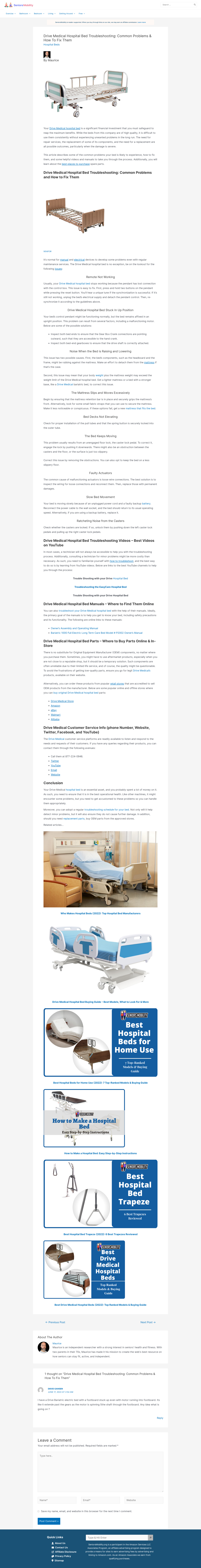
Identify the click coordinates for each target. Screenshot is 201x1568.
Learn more (142, 22)
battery (146, 503)
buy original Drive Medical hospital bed (75, 692)
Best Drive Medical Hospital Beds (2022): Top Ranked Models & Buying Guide (100, 1304)
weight (99, 375)
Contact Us (61, 1547)
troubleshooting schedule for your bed (106, 809)
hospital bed (73, 789)
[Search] (195, 4)
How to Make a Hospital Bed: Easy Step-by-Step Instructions (100, 1153)
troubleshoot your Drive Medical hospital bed (85, 610)
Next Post (148, 1322)
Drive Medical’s (141, 670)
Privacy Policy (63, 1556)
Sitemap (59, 1560)
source (47, 251)
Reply (160, 1417)
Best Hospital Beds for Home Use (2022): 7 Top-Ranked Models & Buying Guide (100, 1082)
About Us (60, 1543)
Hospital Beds (52, 44)
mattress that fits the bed (140, 408)
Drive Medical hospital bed (74, 283)
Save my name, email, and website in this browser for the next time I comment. (86, 1511)
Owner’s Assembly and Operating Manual (74, 628)
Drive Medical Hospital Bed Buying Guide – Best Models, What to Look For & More (100, 1001)
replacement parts (74, 818)
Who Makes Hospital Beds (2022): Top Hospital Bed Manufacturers (101, 913)
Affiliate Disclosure (65, 1551)
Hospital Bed (120, 578)
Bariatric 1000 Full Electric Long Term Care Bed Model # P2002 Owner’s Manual (96, 632)
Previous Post (55, 1322)
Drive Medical (65, 384)
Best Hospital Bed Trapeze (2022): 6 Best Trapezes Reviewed (100, 1234)
